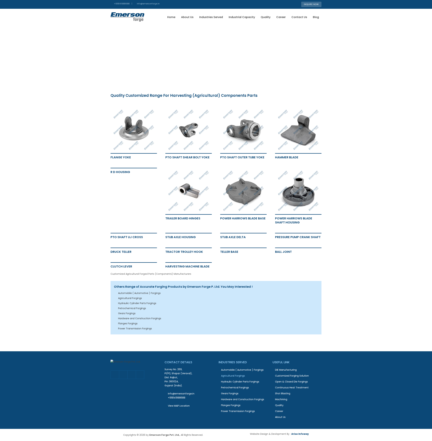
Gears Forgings (127, 313)
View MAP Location (179, 405)
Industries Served (211, 17)
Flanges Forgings (128, 323)
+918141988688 (122, 3)
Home (171, 17)
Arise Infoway (300, 434)
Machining (281, 399)
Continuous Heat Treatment (292, 387)
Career (281, 17)
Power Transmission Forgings (135, 328)
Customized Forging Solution (292, 375)
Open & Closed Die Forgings (291, 381)
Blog (316, 17)
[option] (216, 50)
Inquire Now (311, 4)
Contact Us (299, 17)
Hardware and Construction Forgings (139, 318)
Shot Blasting (282, 393)
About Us (187, 17)
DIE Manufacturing (286, 370)
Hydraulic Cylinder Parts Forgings (137, 303)
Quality (266, 17)
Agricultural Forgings (130, 298)
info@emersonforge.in (148, 3)
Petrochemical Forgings (132, 308)
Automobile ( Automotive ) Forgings (139, 293)
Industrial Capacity (242, 17)
